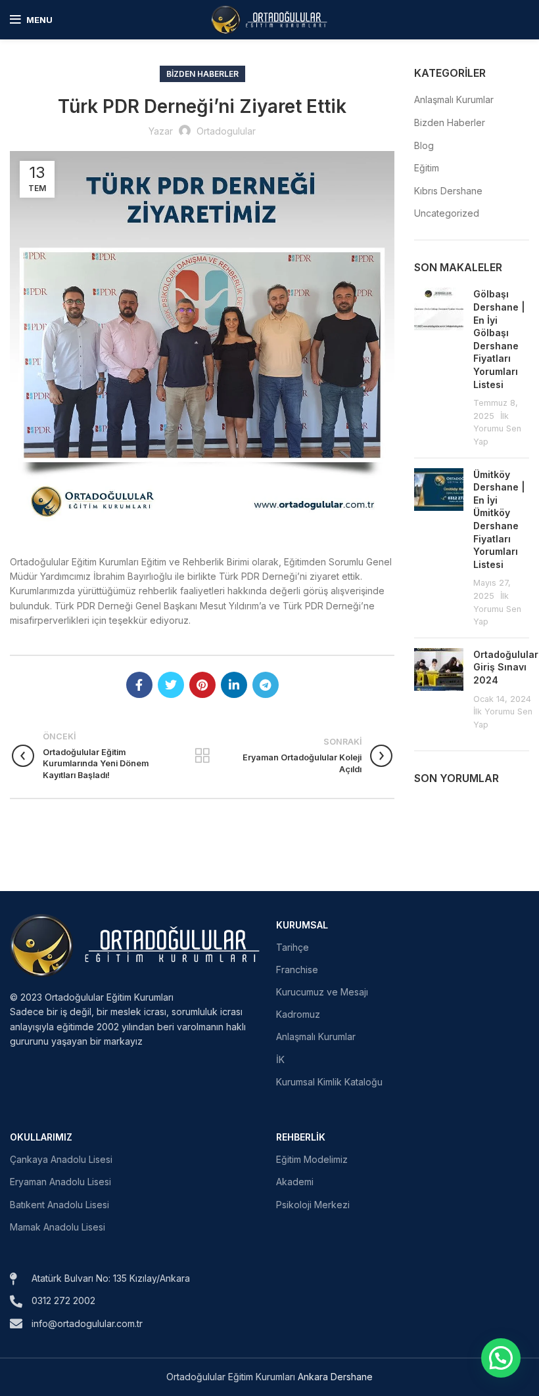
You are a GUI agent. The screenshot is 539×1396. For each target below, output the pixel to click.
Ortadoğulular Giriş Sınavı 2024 (505, 667)
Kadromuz (298, 1014)
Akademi (295, 1181)
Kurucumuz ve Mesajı (322, 991)
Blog (424, 145)
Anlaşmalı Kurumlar (454, 99)
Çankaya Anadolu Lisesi (61, 1159)
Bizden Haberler (202, 74)
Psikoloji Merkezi (313, 1204)
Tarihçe (292, 947)
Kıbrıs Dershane (448, 190)
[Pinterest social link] (202, 685)
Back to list (202, 756)
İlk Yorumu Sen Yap (497, 429)
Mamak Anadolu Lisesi (57, 1226)
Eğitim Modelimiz (312, 1159)
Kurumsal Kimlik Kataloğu (329, 1081)
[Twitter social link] (171, 685)
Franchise (297, 969)
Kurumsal (302, 924)
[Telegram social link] (265, 685)
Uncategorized (446, 213)
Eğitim (426, 167)
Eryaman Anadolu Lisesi (60, 1181)
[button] (501, 1358)
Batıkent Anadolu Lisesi (59, 1204)
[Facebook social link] (139, 685)
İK (280, 1059)
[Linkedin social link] (234, 685)
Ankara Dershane (335, 1376)
